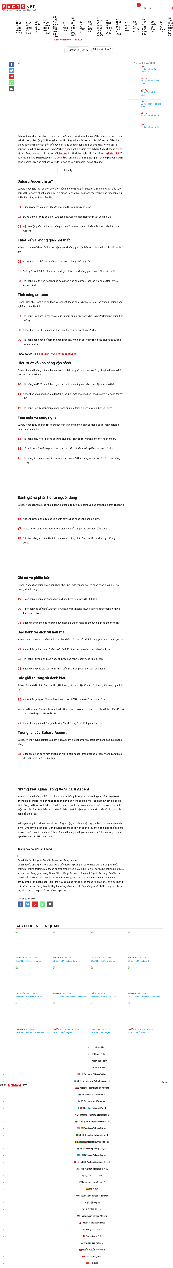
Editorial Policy (99, 1054)
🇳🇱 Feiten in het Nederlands (92, 1222)
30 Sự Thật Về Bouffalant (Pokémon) (32, 1032)
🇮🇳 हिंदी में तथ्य (92, 1189)
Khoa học (162, 27)
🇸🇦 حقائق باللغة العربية (92, 1175)
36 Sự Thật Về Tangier (100, 1032)
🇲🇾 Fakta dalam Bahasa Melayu (92, 1216)
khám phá (113, 153)
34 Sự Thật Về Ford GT (151, 127)
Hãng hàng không (19, 27)
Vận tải (78, 50)
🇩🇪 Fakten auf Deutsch (92, 1115)
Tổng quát (82, 27)
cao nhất (34, 877)
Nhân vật (37, 27)
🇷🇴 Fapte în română (92, 1236)
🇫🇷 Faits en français (91, 1121)
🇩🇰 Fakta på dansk (92, 1148)
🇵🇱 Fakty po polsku (92, 1229)
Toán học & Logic (119, 26)
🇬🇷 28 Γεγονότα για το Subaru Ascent (92, 1081)
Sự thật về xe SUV (102, 49)
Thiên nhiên (136, 27)
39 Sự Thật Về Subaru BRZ (139, 961)
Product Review (99, 1067)
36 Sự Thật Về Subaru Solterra (66, 961)
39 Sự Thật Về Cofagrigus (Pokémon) (144, 997)
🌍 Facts (92, 1108)
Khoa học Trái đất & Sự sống (56, 27)
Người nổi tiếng (29, 27)
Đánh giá (153, 27)
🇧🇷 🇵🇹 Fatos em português (92, 1142)
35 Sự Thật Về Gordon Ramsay (29, 961)
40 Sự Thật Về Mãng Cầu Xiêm (104, 961)
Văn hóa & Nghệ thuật (46, 27)
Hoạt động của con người (100, 26)
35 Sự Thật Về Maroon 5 (138, 1032)
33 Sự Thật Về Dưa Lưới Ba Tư (29, 997)
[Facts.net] (18, 6)
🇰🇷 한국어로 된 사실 (92, 1209)
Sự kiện (65, 27)
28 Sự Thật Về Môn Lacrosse (103, 997)
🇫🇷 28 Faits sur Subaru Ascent (92, 1101)
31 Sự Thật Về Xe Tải (150, 115)
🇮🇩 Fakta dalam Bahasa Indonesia (92, 1195)
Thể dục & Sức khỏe (73, 26)
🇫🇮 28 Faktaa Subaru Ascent (92, 1094)
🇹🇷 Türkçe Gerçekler (92, 1256)
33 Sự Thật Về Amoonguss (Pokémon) (69, 997)
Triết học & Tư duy (145, 26)
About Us (99, 1047)
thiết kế (62, 153)
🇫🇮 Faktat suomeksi (92, 1169)
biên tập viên (83, 877)
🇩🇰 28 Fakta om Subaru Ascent (92, 1074)
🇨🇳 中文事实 (92, 1263)
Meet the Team (99, 1061)
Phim (127, 27)
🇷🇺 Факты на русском (92, 1243)
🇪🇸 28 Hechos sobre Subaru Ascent (92, 1088)
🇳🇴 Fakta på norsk (92, 1162)
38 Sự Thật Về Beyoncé (63, 1032)
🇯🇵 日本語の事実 (92, 1202)
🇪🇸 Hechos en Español (92, 1128)
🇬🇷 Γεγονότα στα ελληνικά (92, 1182)
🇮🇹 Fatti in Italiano (92, 1135)
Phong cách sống (109, 27)
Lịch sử (91, 27)
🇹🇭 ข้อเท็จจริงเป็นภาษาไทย (92, 1249)
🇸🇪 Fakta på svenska (92, 1155)
